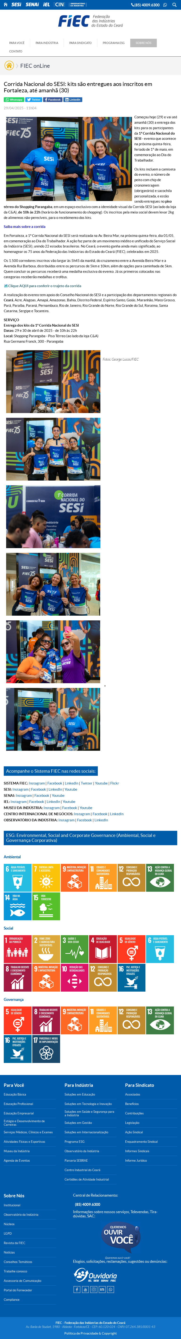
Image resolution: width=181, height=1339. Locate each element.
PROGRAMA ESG (114, 42)
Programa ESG (75, 1141)
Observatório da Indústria (82, 1151)
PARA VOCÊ (17, 42)
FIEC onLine (35, 66)
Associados (132, 1094)
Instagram (37, 783)
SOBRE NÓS (143, 42)
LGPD (8, 1233)
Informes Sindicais (137, 1151)
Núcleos (9, 1224)
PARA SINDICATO (80, 42)
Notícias (9, 1252)
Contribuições (134, 1113)
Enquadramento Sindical (141, 1141)
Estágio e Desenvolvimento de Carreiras (24, 1122)
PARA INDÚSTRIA (47, 42)
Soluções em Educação (80, 1094)
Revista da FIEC (14, 1243)
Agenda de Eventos (17, 1160)
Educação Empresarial (19, 1113)
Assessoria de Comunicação (22, 1281)
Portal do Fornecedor (18, 1290)
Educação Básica (15, 1094)
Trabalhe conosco (15, 1271)
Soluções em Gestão (78, 1123)
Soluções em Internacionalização (86, 1132)
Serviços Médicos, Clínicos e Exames (28, 1132)
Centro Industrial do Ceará (82, 1170)
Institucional (12, 1205)
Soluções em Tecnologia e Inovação (88, 1104)
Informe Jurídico (136, 1160)
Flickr (114, 783)
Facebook (54, 783)
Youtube (101, 783)
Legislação (132, 1123)
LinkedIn (71, 783)
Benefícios (132, 1104)
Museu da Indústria (17, 1151)
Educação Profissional (18, 1104)
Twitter (86, 783)
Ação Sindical (134, 1132)
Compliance (12, 1299)
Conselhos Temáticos (18, 1262)
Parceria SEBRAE (76, 1160)
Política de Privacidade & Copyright (90, 1333)
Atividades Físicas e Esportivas (24, 1141)
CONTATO (15, 51)
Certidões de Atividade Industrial (87, 1179)
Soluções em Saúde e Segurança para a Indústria (89, 1113)
